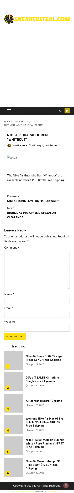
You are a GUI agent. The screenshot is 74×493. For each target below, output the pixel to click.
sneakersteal (20, 145)
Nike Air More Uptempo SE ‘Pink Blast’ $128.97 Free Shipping (13, 467)
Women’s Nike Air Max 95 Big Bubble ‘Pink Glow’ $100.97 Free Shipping (13, 424)
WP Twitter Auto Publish (23, 491)
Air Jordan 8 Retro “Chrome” (13, 403)
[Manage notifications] (66, 485)
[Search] (60, 111)
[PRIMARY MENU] (8, 111)
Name (9, 294)
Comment (11, 247)
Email (8, 308)
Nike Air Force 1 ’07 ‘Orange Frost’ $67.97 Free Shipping (13, 360)
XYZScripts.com (55, 491)
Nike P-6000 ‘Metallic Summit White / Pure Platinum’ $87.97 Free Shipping (13, 445)
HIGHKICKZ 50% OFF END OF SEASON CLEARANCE (31, 212)
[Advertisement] (37, 64)
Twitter (67, 110)
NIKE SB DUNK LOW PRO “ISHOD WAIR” (33, 198)
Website (9, 322)
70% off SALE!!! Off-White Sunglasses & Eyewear (13, 381)
